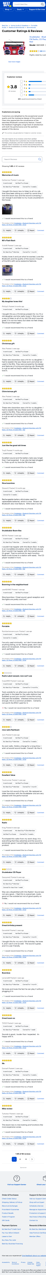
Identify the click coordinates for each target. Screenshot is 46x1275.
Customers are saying (11, 112)
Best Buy (5, 25)
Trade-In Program (8, 1217)
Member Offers (34, 1236)
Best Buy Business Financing (12, 1244)
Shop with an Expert (36, 1202)
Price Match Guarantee (10, 1209)
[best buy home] (7, 4)
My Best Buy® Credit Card (11, 1229)
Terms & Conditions (15, 1263)
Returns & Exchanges (10, 1206)
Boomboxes (31, 27)
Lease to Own (7, 1236)
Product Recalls (7, 1213)
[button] (8, 9)
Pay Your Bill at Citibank (10, 1233)
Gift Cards (5, 1220)
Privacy (23, 1262)
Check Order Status (9, 1199)
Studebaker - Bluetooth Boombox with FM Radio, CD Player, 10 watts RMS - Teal (21, 428)
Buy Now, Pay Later (9, 1240)
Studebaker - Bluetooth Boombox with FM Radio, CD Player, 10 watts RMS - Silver (21, 224)
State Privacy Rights (38, 1264)
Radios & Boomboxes (16, 27)
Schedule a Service (36, 1206)
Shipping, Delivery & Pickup (12, 1202)
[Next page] (31, 1159)
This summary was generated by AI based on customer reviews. (23, 133)
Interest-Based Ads (30, 1263)
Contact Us (33, 1220)
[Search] (39, 159)
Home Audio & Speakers (20, 25)
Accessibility (6, 1262)
